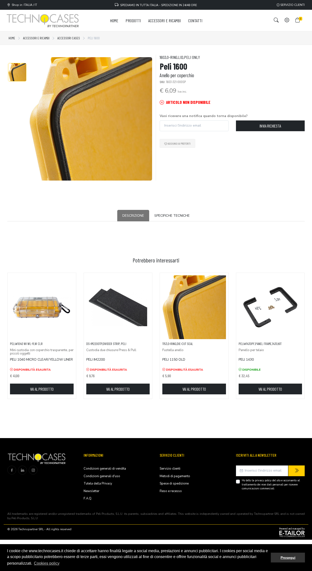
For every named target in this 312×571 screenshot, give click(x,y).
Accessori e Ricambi (36, 38)
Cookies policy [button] (46, 563)
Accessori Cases (68, 38)
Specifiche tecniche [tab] (172, 215)
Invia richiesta (270, 125)
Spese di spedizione (174, 483)
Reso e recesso (171, 491)
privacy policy (263, 480)
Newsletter (91, 491)
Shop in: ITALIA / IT (23, 5)
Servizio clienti (292, 5)
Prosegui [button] (288, 558)
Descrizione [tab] (133, 215)
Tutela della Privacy (98, 483)
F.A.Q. (88, 498)
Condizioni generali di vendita (105, 468)
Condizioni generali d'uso (102, 476)
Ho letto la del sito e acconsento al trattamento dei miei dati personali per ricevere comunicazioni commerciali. (271, 484)
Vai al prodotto (42, 389)
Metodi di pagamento (175, 476)
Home (12, 38)
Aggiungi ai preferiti (179, 143)
